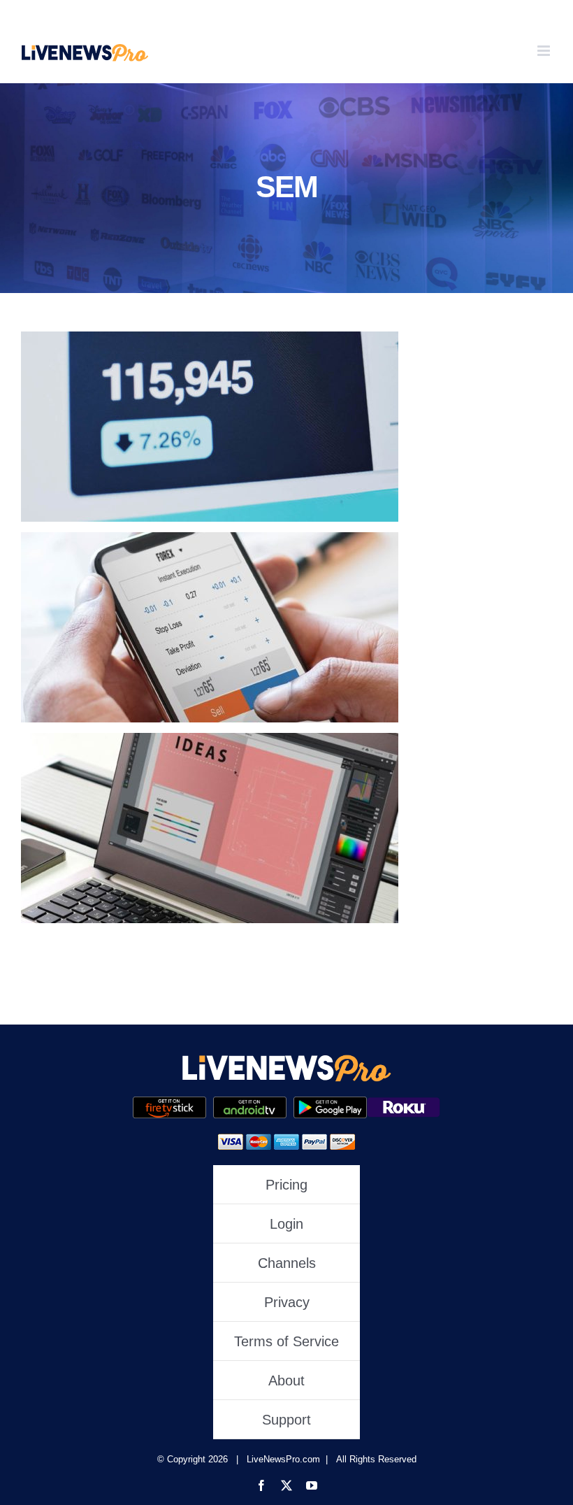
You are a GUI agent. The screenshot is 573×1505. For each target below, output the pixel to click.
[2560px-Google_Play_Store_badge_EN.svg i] (249, 1103)
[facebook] (261, 1485)
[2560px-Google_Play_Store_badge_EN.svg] (330, 1103)
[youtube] (311, 1485)
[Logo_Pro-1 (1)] (286, 1059)
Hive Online (210, 627)
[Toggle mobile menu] (544, 50)
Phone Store (210, 828)
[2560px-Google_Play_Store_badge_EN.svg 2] (169, 1103)
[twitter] (286, 1485)
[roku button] (403, 1103)
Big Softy (210, 426)
